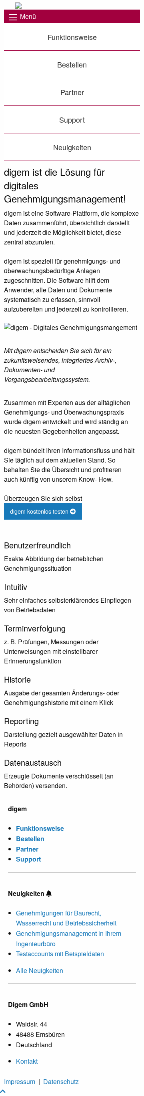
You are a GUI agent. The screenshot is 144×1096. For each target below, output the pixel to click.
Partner (72, 92)
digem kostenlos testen (40, 511)
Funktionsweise (72, 37)
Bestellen (72, 64)
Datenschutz (61, 1081)
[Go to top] (3, 1091)
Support (72, 119)
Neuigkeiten (72, 147)
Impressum (19, 1081)
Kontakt (27, 1061)
